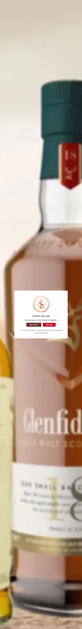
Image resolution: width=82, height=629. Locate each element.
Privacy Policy (42, 333)
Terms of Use (57, 330)
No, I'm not (34, 325)
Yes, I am (49, 325)
